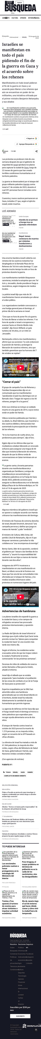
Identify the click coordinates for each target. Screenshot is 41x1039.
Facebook (29, 954)
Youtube (29, 960)
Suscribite (20, 1016)
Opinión (23, 18)
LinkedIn (29, 963)
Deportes (21, 973)
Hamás (26, 184)
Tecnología (22, 976)
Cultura (15, 18)
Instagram (30, 957)
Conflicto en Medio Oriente (15, 776)
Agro (20, 963)
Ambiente (5, 18)
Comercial (14, 954)
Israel (15, 165)
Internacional (34, 18)
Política (21, 948)
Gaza (26, 167)
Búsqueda (5, 36)
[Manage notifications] (36, 1029)
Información (22, 951)
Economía (22, 954)
